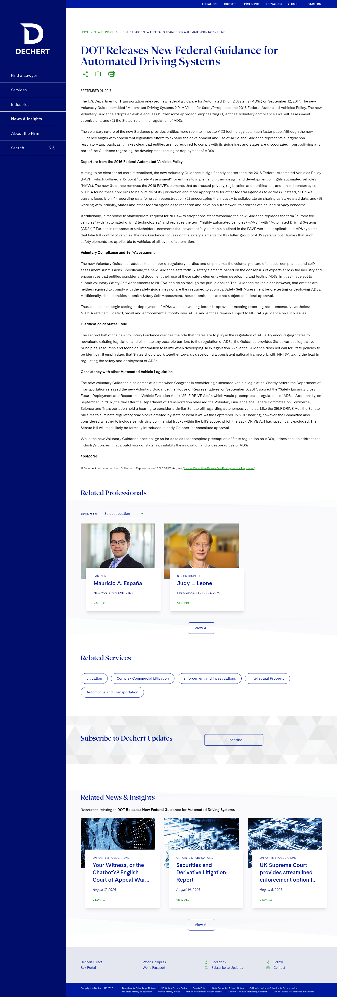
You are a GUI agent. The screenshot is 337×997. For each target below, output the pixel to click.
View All (201, 628)
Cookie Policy (200, 988)
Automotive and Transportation (112, 692)
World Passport (154, 967)
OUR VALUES (273, 4)
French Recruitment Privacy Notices (204, 991)
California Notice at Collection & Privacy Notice (273, 988)
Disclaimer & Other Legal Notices (139, 988)
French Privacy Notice (169, 991)
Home (85, 32)
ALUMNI (293, 4)
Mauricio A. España (118, 583)
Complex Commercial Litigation (143, 678)
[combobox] (124, 513)
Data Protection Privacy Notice (228, 988)
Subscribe (233, 740)
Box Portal (88, 967)
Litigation (94, 678)
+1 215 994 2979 (208, 593)
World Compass (154, 962)
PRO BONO (251, 4)
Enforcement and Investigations (209, 678)
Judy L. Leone (194, 583)
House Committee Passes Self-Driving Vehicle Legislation (219, 468)
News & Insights (106, 32)
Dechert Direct (91, 962)
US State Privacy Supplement (137, 991)
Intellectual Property (267, 678)
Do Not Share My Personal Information (294, 991)
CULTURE (230, 4)
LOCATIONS (210, 4)
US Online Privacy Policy (174, 988)
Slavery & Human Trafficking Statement (248, 991)
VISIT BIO (99, 603)
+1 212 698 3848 (120, 593)
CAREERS (314, 4)
